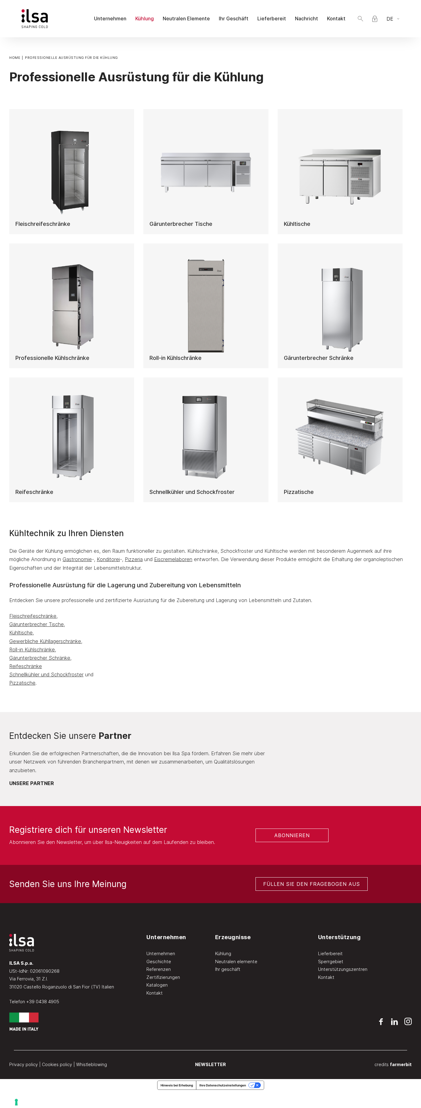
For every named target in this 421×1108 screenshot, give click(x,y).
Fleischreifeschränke (32, 616)
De (389, 18)
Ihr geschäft (227, 969)
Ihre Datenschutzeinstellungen (222, 1085)
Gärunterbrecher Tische (36, 624)
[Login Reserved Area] (375, 19)
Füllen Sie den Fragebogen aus (311, 884)
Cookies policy (57, 1064)
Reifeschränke (25, 666)
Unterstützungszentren (342, 969)
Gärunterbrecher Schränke (39, 657)
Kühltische (21, 632)
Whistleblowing (91, 1064)
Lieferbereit (330, 953)
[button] (360, 18)
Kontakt (154, 993)
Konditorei (108, 559)
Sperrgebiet (330, 961)
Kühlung (223, 953)
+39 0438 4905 (42, 1001)
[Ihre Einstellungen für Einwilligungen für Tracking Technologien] (213, 1102)
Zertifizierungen (163, 977)
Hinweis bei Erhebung (177, 1085)
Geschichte (158, 961)
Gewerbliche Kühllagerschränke (45, 641)
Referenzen (158, 969)
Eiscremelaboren (173, 559)
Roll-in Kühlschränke (32, 649)
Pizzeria (134, 559)
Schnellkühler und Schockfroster (46, 674)
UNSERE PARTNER (31, 783)
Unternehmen (160, 953)
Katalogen (157, 985)
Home (14, 57)
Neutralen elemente (236, 961)
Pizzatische (22, 682)
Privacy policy (23, 1064)
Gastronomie (77, 559)
